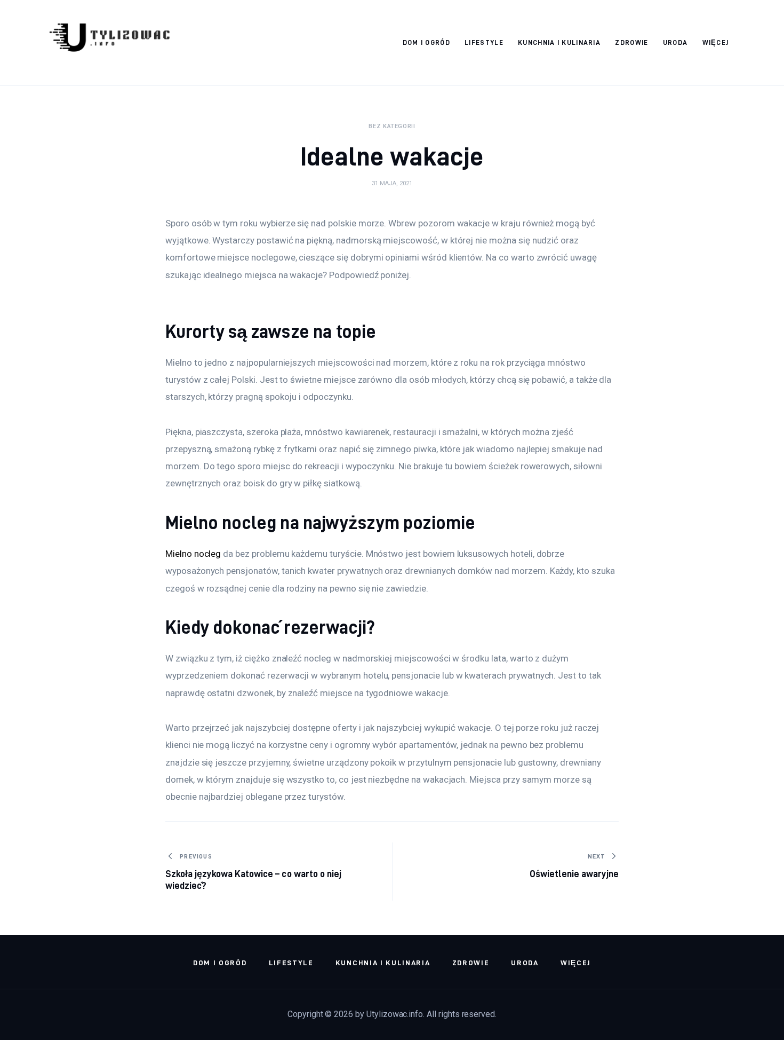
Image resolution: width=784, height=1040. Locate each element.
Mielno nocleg (193, 553)
